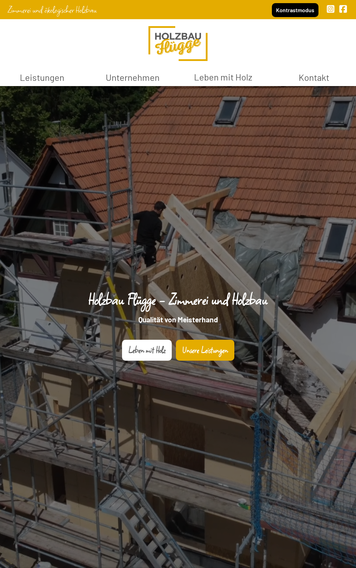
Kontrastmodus (295, 10)
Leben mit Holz (223, 76)
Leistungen (42, 77)
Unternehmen (133, 77)
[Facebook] (343, 8)
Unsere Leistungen (205, 350)
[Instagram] (330, 8)
